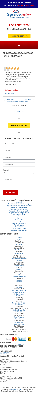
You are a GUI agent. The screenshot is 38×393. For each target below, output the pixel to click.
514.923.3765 (5, 353)
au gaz (21, 5)
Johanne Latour (12, 90)
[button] (19, 45)
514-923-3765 (19, 111)
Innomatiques (16, 389)
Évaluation (6, 170)
